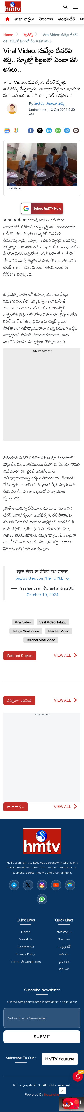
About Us (26, 939)
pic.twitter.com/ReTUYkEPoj (43, 578)
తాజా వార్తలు (24, 18)
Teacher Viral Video (40, 640)
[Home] (7, 19)
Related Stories (20, 655)
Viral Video (23, 622)
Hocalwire (51, 1094)
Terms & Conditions (26, 961)
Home (9, 34)
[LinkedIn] (49, 130)
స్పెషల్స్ (28, 34)
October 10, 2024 (43, 595)
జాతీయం (64, 954)
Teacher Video (58, 631)
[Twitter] (40, 130)
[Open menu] (75, 7)
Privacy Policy (26, 954)
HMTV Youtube (59, 1059)
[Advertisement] (42, 398)
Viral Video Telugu (52, 622)
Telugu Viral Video (25, 631)
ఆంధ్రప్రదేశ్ (66, 18)
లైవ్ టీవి (64, 969)
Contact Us (26, 946)
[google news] (70, 885)
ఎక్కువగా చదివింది (19, 700)
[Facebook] (31, 130)
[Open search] (65, 7)
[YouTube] (56, 885)
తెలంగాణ (46, 18)
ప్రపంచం (64, 961)
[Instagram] (42, 885)
